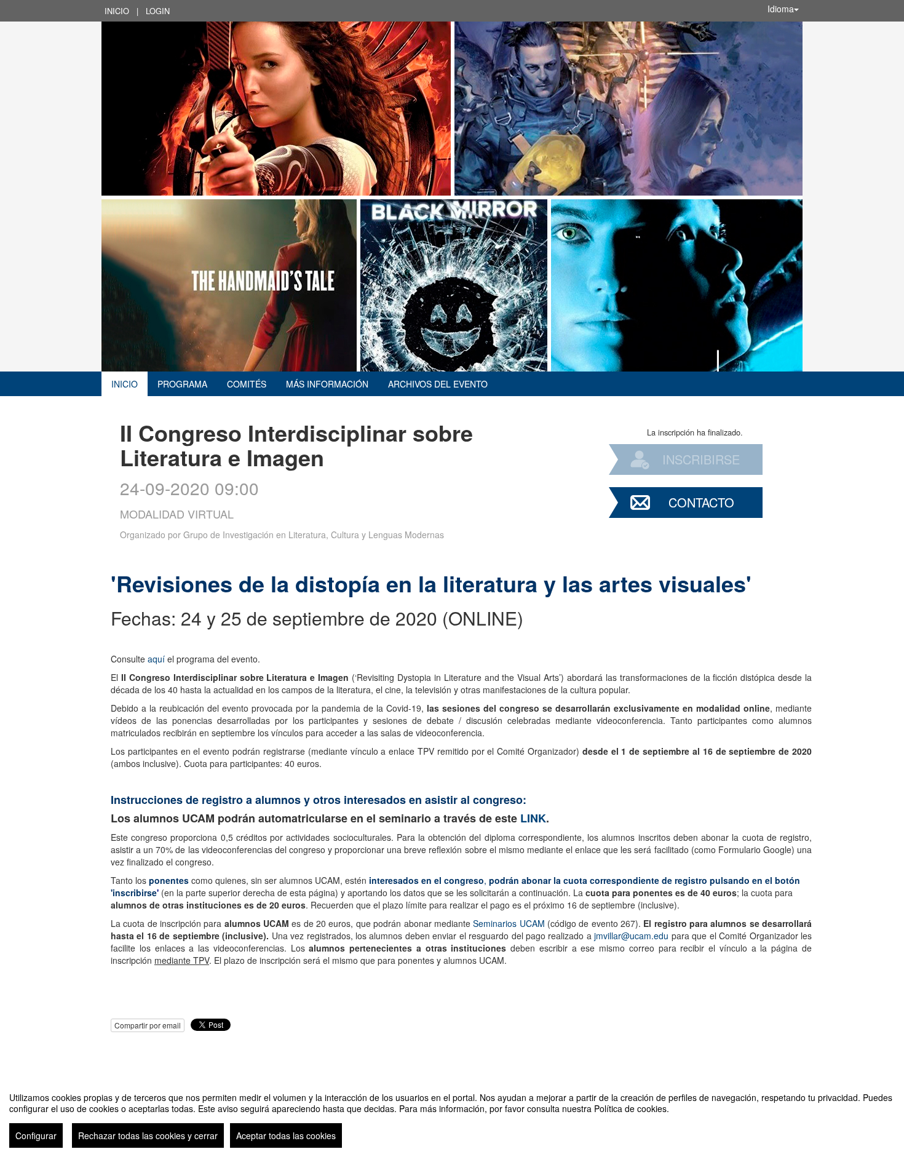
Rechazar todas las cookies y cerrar (148, 1135)
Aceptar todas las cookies (286, 1135)
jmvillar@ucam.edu (631, 935)
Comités (246, 384)
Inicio (117, 11)
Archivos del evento (438, 384)
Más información (327, 384)
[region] (452, 1115)
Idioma (780, 8)
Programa (182, 384)
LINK (533, 818)
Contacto (701, 502)
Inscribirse (701, 459)
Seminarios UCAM (508, 923)
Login (158, 11)
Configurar (36, 1135)
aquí (155, 659)
